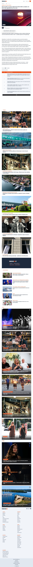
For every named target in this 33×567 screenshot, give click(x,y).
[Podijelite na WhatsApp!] (8, 68)
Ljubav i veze (19, 544)
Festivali (4, 529)
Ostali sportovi (19, 532)
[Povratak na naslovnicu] (12, 1)
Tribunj (18, 514)
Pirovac (18, 519)
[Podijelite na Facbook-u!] (5, 68)
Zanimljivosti (19, 547)
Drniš (18, 516)
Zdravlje (18, 538)
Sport (18, 524)
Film (3, 538)
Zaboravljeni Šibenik (6, 553)
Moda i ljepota (19, 537)
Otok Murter (19, 518)
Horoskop (18, 545)
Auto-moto (18, 540)
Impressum (16, 560)
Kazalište (4, 537)
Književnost (4, 539)
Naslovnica (3, 3)
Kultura (4, 535)
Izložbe (4, 540)
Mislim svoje (4, 555)
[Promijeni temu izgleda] (24, 1)
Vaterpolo (18, 530)
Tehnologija (19, 539)
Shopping (18, 536)
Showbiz (4, 525)
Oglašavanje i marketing (16, 563)
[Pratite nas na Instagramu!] (28, 508)
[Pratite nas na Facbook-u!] (26, 508)
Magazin (18, 535)
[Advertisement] (16, 103)
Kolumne (4, 550)
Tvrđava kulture (5, 536)
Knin (18, 515)
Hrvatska (4, 515)
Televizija (4, 530)
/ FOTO (3, 307)
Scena (4, 524)
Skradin (18, 517)
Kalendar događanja (16, 263)
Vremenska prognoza (6, 518)
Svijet (3, 517)
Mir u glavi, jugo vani (6, 552)
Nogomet (18, 525)
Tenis (18, 531)
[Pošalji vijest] (28, 1)
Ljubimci (18, 546)
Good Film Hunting (5, 554)
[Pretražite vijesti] (26, 1)
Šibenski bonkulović (5, 551)
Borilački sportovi (19, 529)
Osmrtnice (11, 263)
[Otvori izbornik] (30, 1)
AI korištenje (16, 564)
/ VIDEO (3, 440)
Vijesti (6, 3)
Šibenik (4, 514)
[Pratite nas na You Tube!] (30, 508)
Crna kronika (4, 519)
